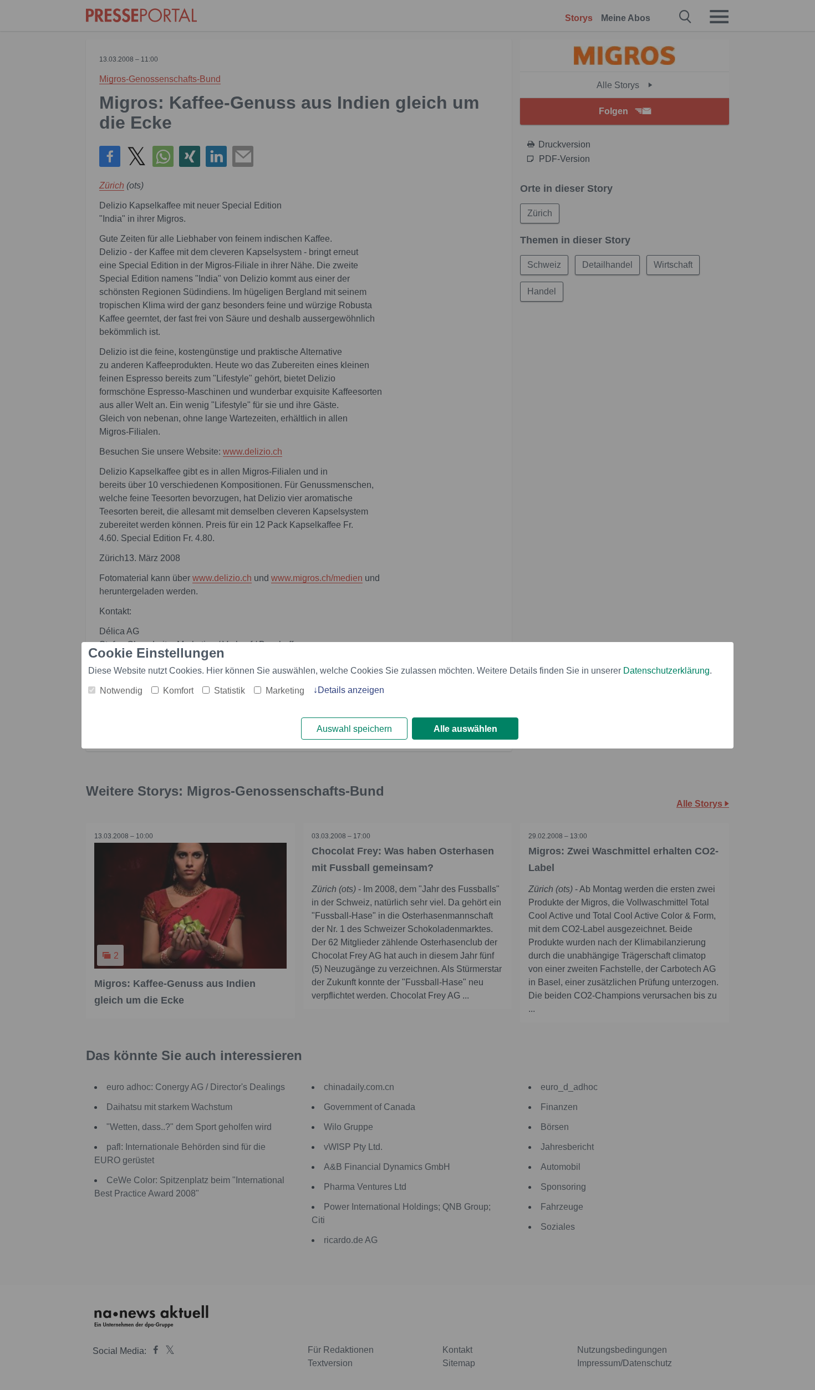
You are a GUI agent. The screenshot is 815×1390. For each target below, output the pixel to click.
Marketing (285, 690)
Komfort (178, 690)
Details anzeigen (351, 690)
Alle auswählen (465, 729)
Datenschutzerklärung (666, 670)
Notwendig (121, 690)
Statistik (229, 690)
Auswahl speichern (354, 729)
